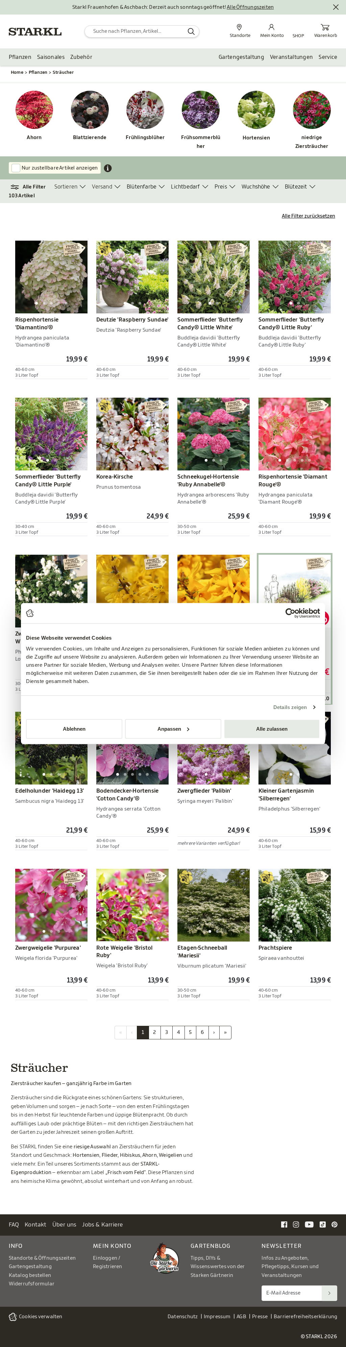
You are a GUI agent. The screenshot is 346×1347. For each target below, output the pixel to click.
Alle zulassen (272, 728)
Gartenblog (211, 1246)
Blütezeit (296, 187)
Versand (102, 187)
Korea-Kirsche (114, 477)
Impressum (217, 1317)
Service (328, 57)
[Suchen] (329, 1293)
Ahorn (34, 137)
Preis (221, 187)
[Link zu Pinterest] (334, 1224)
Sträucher (63, 72)
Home (17, 72)
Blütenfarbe (141, 187)
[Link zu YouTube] (309, 1224)
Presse (260, 1317)
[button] (31, 187)
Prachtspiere (275, 948)
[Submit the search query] (191, 31)
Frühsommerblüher (201, 142)
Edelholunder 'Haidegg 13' (49, 791)
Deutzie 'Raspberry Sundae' (132, 320)
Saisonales (51, 57)
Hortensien (256, 138)
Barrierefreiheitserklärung (306, 1317)
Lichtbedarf (185, 187)
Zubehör (81, 57)
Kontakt (36, 1224)
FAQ (14, 1224)
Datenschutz (183, 1317)
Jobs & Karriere (102, 1224)
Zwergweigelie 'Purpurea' (48, 948)
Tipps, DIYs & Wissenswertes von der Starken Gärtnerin (218, 1266)
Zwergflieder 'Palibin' (204, 791)
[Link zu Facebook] (284, 1224)
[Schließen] (336, 7)
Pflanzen (20, 57)
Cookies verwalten (41, 1317)
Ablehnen (74, 728)
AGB (241, 1317)
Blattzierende (90, 137)
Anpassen (169, 728)
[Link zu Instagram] (296, 1224)
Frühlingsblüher (145, 137)
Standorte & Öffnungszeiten (42, 1258)
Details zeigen (290, 707)
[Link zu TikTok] (323, 1224)
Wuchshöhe (256, 187)
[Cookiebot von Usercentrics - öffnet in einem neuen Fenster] (290, 613)
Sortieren (66, 187)
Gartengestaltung (241, 57)
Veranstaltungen (291, 57)
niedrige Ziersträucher (311, 142)
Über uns (64, 1224)
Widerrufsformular (32, 1284)
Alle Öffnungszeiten (250, 7)
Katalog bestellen (30, 1275)
